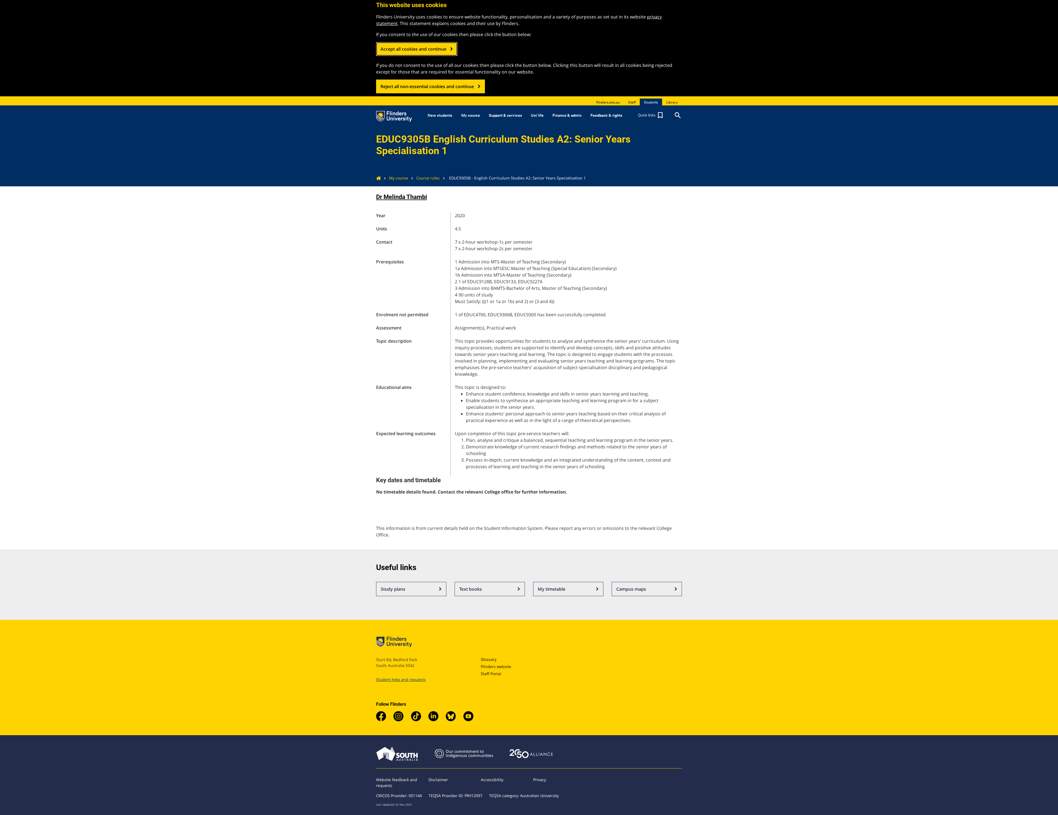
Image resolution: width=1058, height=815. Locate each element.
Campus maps (631, 589)
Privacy (539, 779)
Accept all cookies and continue (413, 49)
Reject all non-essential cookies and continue (427, 86)
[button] (651, 115)
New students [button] (440, 115)
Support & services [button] (505, 115)
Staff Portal (491, 673)
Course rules (428, 178)
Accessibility (492, 779)
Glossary (488, 659)
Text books (470, 589)
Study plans (393, 589)
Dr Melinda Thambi (401, 196)
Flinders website (496, 666)
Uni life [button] (537, 115)
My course (398, 178)
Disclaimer (438, 779)
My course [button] (470, 115)
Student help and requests (401, 679)
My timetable (551, 589)
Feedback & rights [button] (606, 115)
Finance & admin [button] (567, 115)
